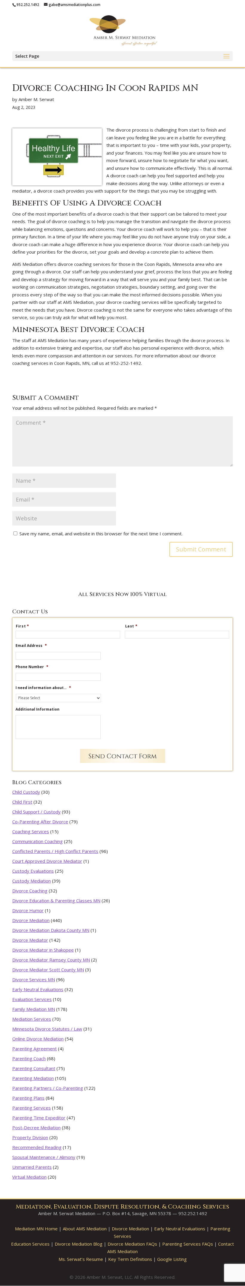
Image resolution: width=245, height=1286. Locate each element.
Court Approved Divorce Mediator (47, 861)
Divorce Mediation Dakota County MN (50, 930)
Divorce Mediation (31, 920)
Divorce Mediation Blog (78, 1244)
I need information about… (43, 688)
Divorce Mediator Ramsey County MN (51, 960)
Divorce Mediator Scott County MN (48, 970)
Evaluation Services (32, 999)
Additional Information (37, 709)
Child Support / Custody (36, 812)
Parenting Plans (28, 1098)
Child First (22, 802)
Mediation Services (31, 1019)
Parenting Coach (29, 1058)
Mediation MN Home (36, 1229)
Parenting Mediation (33, 1078)
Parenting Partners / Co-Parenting (47, 1088)
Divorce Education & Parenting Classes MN (56, 900)
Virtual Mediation (29, 1177)
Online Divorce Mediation (38, 1039)
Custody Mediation (31, 881)
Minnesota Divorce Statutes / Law (47, 1029)
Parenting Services (31, 1108)
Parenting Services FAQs (187, 1244)
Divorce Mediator (30, 940)
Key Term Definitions (130, 1259)
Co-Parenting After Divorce (40, 822)
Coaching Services (30, 831)
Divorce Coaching (30, 891)
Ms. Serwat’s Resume (81, 1259)
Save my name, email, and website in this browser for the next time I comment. (101, 534)
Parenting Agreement (34, 1049)
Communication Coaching (37, 841)
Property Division (30, 1137)
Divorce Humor (28, 910)
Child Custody (26, 792)
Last (131, 626)
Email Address (31, 646)
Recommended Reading (37, 1147)
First (22, 626)
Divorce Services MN (33, 979)
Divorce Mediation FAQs (132, 1244)
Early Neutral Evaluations (37, 989)
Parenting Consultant (33, 1068)
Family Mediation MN (33, 1009)
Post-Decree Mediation (36, 1127)
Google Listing (172, 1259)
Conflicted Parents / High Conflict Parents (55, 851)
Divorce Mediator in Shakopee (43, 950)
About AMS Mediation (85, 1229)
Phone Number (32, 667)
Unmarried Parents (32, 1167)
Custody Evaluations (33, 871)
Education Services (30, 1244)
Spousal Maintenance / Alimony (43, 1157)
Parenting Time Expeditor (38, 1118)
